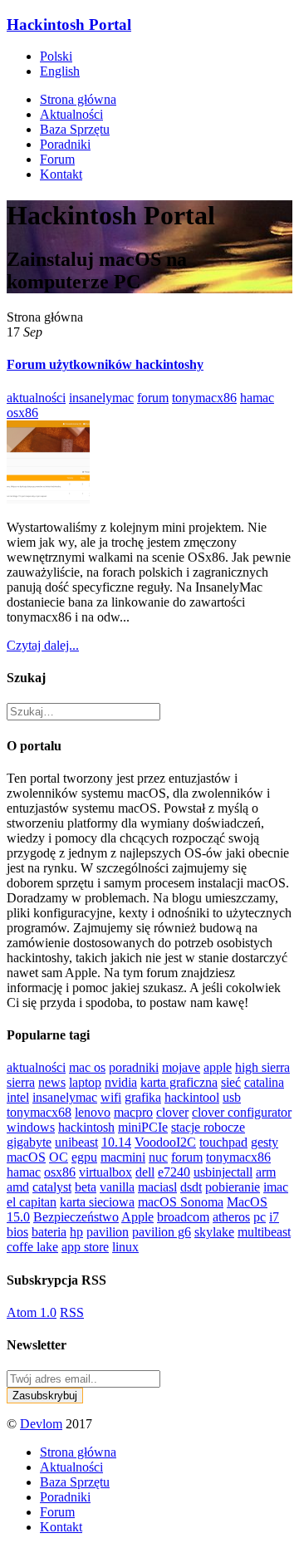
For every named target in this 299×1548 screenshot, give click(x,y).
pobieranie (232, 1187)
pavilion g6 (161, 1232)
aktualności (36, 398)
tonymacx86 (204, 398)
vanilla (117, 1187)
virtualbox (105, 1172)
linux (125, 1247)
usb (232, 1097)
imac (275, 1187)
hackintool (191, 1097)
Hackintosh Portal (69, 24)
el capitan (31, 1202)
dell (144, 1172)
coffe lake (32, 1247)
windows (31, 1127)
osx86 (22, 412)
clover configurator (242, 1112)
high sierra (262, 1067)
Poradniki (65, 144)
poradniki (134, 1067)
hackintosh (86, 1127)
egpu (84, 1157)
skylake (214, 1232)
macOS (26, 1157)
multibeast (264, 1232)
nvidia (121, 1082)
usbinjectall (223, 1172)
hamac (257, 398)
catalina (264, 1082)
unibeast (76, 1142)
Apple (137, 1217)
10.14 (116, 1142)
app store (85, 1247)
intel (18, 1097)
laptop (85, 1082)
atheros (231, 1217)
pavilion (107, 1232)
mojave (181, 1067)
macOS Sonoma (180, 1202)
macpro (133, 1112)
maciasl (157, 1187)
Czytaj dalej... (43, 645)
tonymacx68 (39, 1112)
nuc (158, 1157)
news (52, 1082)
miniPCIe (143, 1127)
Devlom (41, 1424)
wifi (110, 1097)
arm (266, 1172)
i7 (274, 1217)
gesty (264, 1142)
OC (58, 1157)
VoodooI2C (165, 1142)
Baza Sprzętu (75, 129)
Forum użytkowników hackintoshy (105, 364)
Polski (56, 56)
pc (259, 1217)
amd (18, 1187)
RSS (72, 1312)
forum (153, 398)
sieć (231, 1082)
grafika (143, 1097)
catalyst (51, 1187)
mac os (87, 1067)
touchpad (223, 1142)
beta (85, 1187)
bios (17, 1232)
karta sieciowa (97, 1202)
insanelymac (101, 398)
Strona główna (78, 99)
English (60, 71)
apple (217, 1067)
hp (76, 1232)
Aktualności (71, 114)
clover (172, 1112)
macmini (122, 1157)
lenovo (92, 1112)
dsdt (191, 1187)
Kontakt (61, 174)
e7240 (174, 1172)
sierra (21, 1082)
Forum (57, 159)
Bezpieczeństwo (76, 1217)
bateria (49, 1232)
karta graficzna (179, 1082)
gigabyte (29, 1142)
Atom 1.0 (31, 1312)
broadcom (183, 1217)
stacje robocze (208, 1127)
